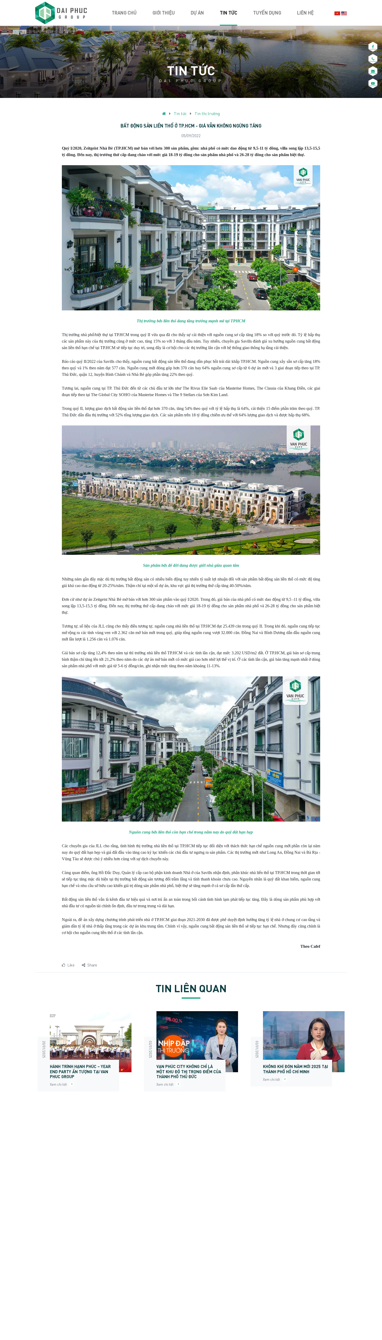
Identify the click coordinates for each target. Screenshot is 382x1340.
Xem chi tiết (59, 1084)
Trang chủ (124, 13)
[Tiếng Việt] (337, 12)
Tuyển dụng (267, 13)
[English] (344, 12)
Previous (27, 1053)
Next (354, 1053)
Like (71, 965)
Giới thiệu (164, 13)
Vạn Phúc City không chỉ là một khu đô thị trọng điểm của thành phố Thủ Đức (188, 1071)
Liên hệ (305, 13)
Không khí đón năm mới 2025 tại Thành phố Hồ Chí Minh (295, 1069)
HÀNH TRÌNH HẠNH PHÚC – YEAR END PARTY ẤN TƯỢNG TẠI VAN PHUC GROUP (80, 1071)
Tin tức (228, 13)
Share (92, 965)
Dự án (197, 13)
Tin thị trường (207, 113)
